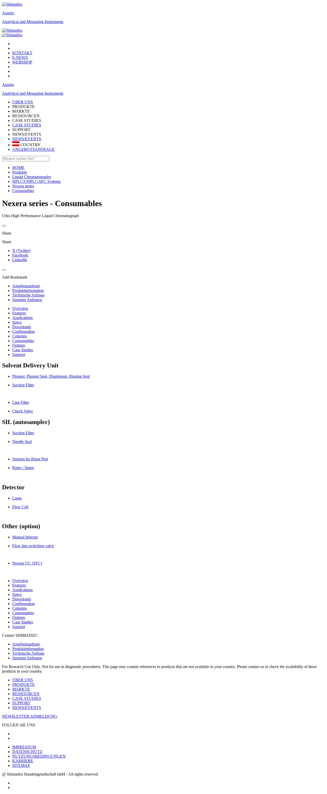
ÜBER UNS (22, 680)
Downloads (21, 327)
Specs (17, 322)
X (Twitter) (21, 250)
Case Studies (22, 350)
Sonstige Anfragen (27, 658)
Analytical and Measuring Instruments (32, 21)
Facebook (20, 255)
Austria (8, 13)
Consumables (23, 340)
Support (18, 354)
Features (19, 313)
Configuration (23, 331)
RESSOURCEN (26, 694)
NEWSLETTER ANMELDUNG (29, 716)
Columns (19, 336)
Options (18, 345)
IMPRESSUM (24, 747)
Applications (22, 317)
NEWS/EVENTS (26, 139)
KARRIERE (22, 761)
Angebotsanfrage (26, 644)
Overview (20, 308)
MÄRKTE (21, 689)
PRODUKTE (23, 684)
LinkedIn (19, 260)
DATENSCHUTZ (27, 751)
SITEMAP (21, 765)
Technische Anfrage (28, 653)
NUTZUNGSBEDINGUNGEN (39, 756)
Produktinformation (28, 649)
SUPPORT (21, 703)
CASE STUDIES (26, 125)
